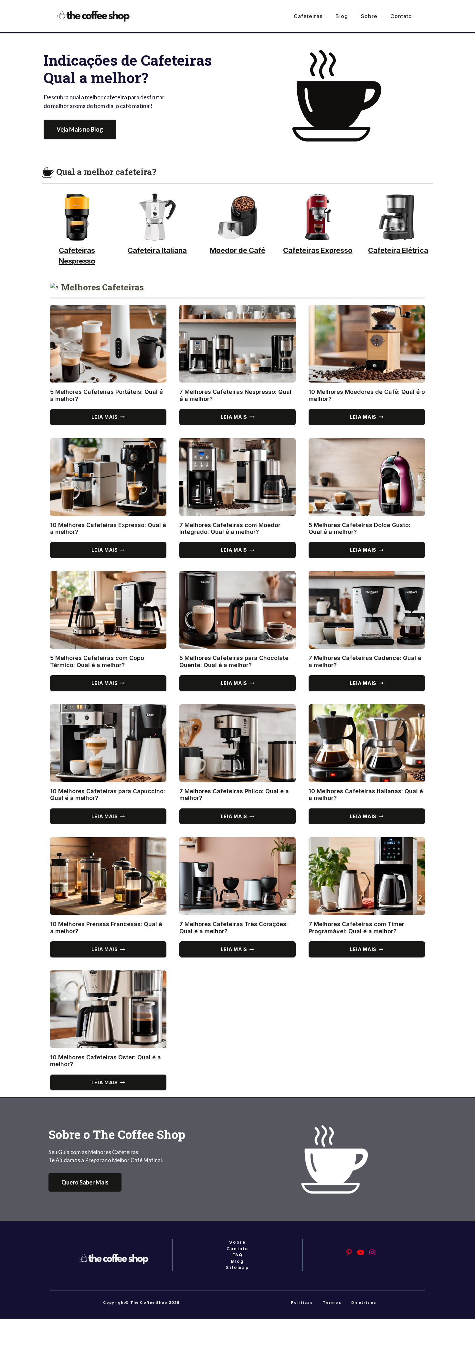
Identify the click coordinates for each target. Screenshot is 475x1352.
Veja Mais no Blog (80, 129)
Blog (341, 16)
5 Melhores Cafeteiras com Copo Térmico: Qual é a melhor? (97, 661)
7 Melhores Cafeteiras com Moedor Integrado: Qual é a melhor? (229, 528)
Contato (401, 16)
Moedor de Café (237, 250)
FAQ (237, 1254)
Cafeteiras (308, 16)
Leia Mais (121, 419)
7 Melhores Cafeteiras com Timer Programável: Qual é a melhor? (356, 928)
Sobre (369, 16)
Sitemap (237, 1267)
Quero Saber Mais (85, 1182)
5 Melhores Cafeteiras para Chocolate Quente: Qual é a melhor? (234, 661)
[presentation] (108, 344)
